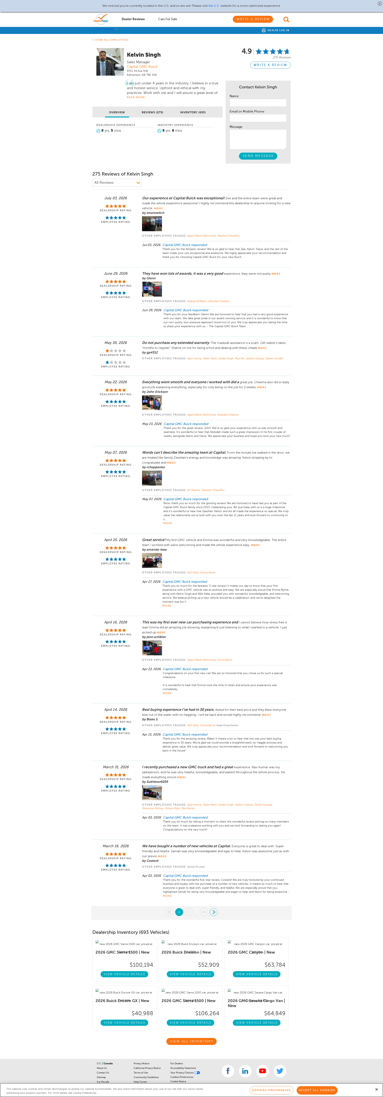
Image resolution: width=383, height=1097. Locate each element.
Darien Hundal (273, 358)
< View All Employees (110, 40)
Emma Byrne (207, 572)
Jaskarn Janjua (255, 358)
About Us (102, 1068)
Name (234, 96)
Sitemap (101, 1077)
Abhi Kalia (193, 572)
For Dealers (176, 1063)
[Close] (376, 1089)
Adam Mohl (210, 358)
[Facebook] (228, 1071)
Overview (117, 112)
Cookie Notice (178, 1081)
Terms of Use (141, 1073)
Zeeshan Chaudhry (228, 236)
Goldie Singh (226, 358)
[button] (380, 3)
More (167, 523)
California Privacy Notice (147, 1068)
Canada (108, 1063)
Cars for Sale (167, 19)
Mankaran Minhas (153, 808)
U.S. (99, 1063)
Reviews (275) (152, 112)
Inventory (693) (193, 112)
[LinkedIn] (245, 1071)
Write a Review (253, 19)
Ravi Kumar (188, 808)
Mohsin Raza (173, 808)
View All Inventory (192, 1041)
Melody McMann (197, 301)
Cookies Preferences (181, 1077)
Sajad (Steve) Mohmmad (201, 236)
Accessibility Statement (183, 1068)
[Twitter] (280, 1071)
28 (204, 911)
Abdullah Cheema (218, 301)
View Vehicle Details (124, 974)
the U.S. (214, 6)
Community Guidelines (146, 1077)
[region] (191, 1090)
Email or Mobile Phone (247, 111)
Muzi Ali (240, 358)
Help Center (140, 1082)
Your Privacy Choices (182, 1073)
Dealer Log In (278, 30)
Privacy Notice (142, 1063)
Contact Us (103, 1073)
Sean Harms (194, 358)
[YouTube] (262, 1071)
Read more (136, 97)
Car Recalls (103, 1082)
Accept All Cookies (317, 1090)
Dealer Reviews (133, 19)
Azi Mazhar (194, 490)
